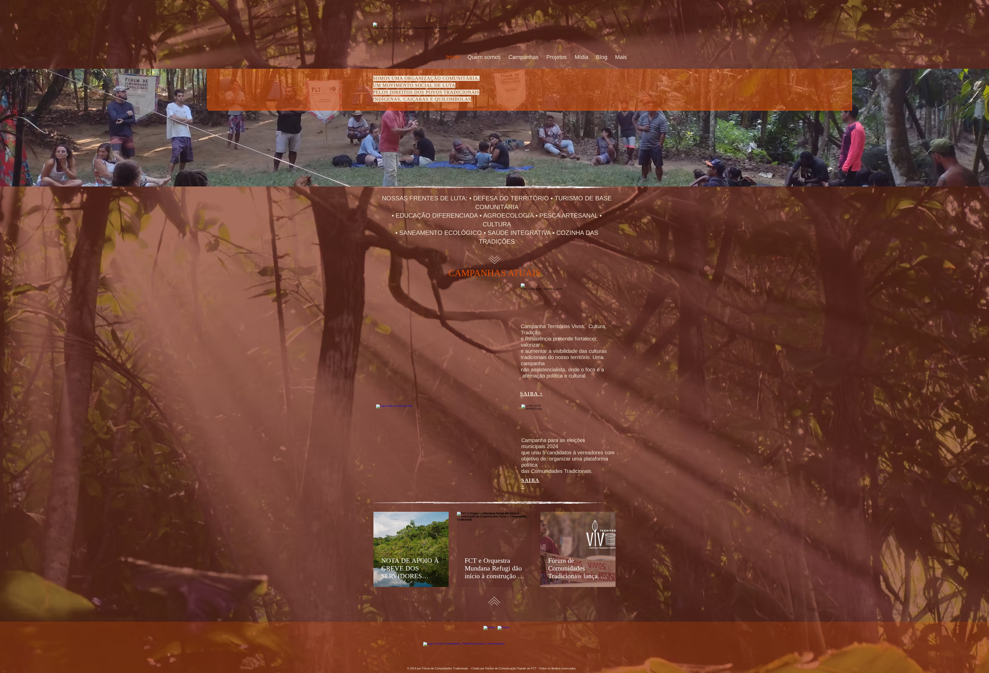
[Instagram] (489, 631)
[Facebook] (503, 631)
